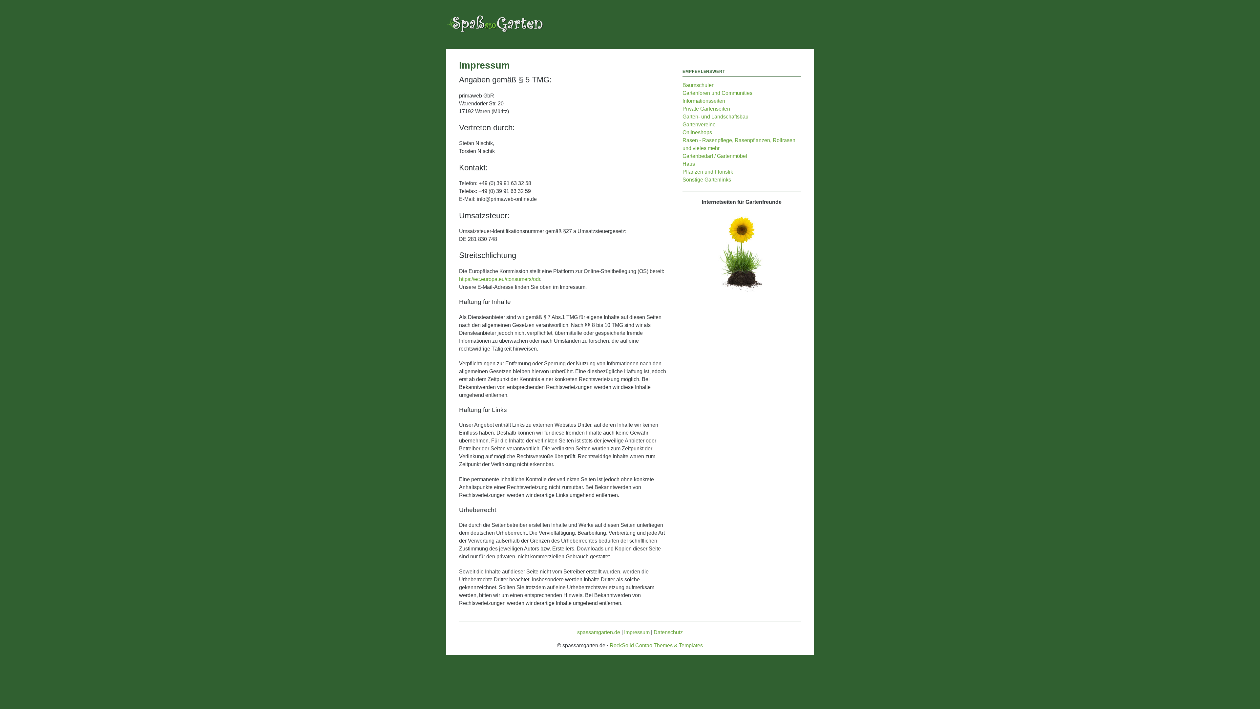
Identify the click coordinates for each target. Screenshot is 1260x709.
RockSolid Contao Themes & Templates (656, 645)
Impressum (637, 632)
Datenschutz (668, 632)
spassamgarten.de (598, 632)
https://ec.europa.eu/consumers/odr (499, 279)
